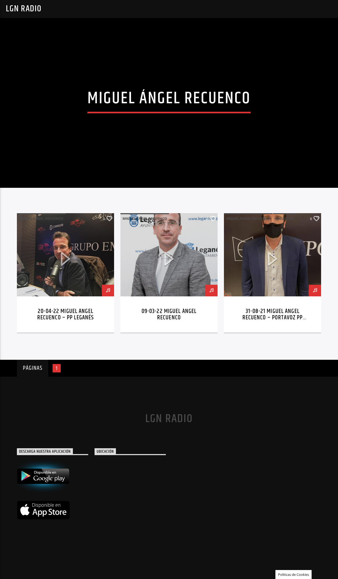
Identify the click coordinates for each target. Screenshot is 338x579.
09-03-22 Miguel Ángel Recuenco (169, 314)
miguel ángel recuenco (41, 218)
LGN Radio (23, 9)
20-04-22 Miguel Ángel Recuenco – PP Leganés (65, 314)
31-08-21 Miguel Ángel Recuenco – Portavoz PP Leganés (272, 318)
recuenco (284, 218)
